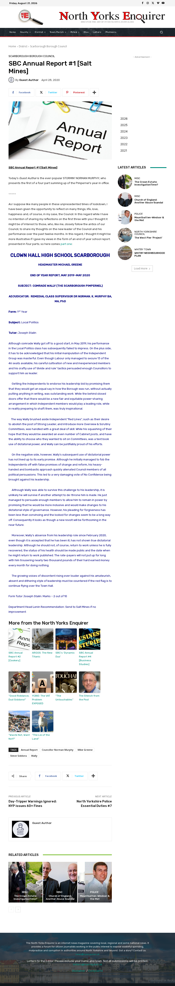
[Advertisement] (142, 80)
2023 (124, 137)
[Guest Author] (12, 80)
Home (12, 46)
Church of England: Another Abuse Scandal (60, 897)
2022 (123, 144)
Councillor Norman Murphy (57, 749)
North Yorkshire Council (145, 233)
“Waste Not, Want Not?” (19, 736)
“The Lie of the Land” (41, 736)
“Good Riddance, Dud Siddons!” (19, 697)
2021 (123, 150)
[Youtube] (163, 3)
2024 (124, 131)
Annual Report (29, 749)
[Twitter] (152, 3)
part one (66, 244)
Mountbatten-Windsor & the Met (94, 897)
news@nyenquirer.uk (87, 954)
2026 (124, 118)
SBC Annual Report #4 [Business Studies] (86, 658)
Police (94, 892)
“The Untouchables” (64, 697)
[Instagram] (147, 3)
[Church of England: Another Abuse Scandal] (60, 882)
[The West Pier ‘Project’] (125, 235)
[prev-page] (11, 909)
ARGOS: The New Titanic (42, 654)
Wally (34, 755)
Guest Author (29, 80)
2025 (124, 125)
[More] (94, 92)
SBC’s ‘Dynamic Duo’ (65, 654)
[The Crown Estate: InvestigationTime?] (25, 882)
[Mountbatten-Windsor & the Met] (95, 882)
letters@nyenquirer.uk (87, 964)
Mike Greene (85, 749)
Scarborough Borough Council (48, 46)
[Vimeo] (157, 3)
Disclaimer (79, 970)
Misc (25, 892)
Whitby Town (142, 249)
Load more (140, 268)
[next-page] (18, 909)
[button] (161, 32)
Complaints (95, 970)
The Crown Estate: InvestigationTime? (25, 897)
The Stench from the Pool (89, 697)
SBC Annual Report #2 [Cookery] (16, 656)
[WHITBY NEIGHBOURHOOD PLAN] (125, 253)
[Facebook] (142, 3)
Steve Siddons (18, 755)
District (23, 46)
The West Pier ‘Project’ (148, 237)
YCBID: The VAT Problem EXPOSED (41, 699)
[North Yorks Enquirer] (30, 17)
